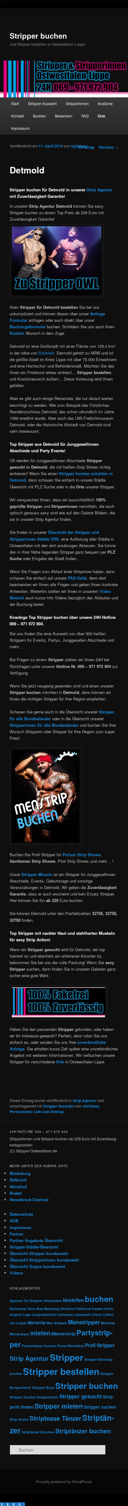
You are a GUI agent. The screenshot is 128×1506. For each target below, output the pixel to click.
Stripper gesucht (80, 1396)
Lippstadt (82, 1314)
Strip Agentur (99, 190)
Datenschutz (21, 1214)
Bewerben (63, 115)
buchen (99, 1298)
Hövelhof (18, 1186)
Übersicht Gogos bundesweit (37, 1266)
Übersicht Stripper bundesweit (39, 1253)
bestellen (73, 1300)
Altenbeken (52, 1300)
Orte (101, 116)
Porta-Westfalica (70, 1345)
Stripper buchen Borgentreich (34, 1397)
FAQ (85, 115)
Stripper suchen (100, 1407)
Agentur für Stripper (26, 1300)
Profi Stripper (100, 1345)
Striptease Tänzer (55, 1418)
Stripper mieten (58, 1406)
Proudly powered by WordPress (64, 1481)
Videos (16, 1273)
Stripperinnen (77, 103)
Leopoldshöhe (44, 1314)
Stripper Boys (43, 1387)
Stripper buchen (38, 35)
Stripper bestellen (59, 1106)
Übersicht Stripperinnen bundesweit (44, 1260)
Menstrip (108, 1323)
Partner (17, 1234)
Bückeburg (20, 1173)
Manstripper (84, 1322)
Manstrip (36, 1322)
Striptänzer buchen (83, 1431)
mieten (40, 1332)
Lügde (21, 1323)
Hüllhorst (83, 1308)
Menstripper (19, 1334)
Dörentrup (18, 1308)
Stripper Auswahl (42, 103)
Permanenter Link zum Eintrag (36, 1111)
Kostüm (17, 333)
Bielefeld (46, 353)
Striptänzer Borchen (38, 1432)
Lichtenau (65, 1314)
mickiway (79, 146)
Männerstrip (63, 1334)
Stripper (66, 1357)
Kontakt (17, 115)
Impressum (20, 128)
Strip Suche (19, 1419)
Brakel (16, 1193)
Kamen (97, 1308)
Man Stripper (56, 1323)
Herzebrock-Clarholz (29, 1199)
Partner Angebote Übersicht (36, 1240)
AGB (14, 1220)
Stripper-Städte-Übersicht (34, 1247)
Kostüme (105, 103)
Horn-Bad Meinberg (43, 1308)
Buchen (39, 115)
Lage (27, 1314)
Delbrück (18, 1180)
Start (15, 103)
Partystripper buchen (39, 1345)
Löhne (96, 1314)
